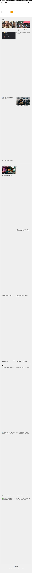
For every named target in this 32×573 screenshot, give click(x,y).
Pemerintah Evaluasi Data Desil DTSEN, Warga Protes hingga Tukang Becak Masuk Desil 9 (9, 29)
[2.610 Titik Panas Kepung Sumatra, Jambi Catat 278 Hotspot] (23, 63)
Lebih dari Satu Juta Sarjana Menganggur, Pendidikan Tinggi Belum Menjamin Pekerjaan (23, 106)
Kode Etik (9, 568)
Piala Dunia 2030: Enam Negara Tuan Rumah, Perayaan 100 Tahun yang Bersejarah (8, 561)
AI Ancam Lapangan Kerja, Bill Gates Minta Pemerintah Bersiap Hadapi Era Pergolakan (22, 230)
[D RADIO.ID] (6, 2)
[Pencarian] (30, 2)
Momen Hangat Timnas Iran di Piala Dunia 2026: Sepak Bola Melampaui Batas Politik (22, 561)
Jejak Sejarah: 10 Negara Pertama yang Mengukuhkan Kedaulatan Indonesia (7, 160)
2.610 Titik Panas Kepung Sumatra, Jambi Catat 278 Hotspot (22, 95)
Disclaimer (15, 568)
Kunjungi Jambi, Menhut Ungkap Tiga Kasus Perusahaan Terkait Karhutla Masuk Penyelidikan (22, 30)
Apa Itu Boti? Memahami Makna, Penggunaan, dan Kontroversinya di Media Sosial (23, 361)
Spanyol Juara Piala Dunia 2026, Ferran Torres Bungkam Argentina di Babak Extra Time (8, 495)
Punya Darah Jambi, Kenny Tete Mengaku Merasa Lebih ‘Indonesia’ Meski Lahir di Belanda (22, 496)
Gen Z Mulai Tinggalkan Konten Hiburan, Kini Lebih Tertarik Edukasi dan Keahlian (17, 0)
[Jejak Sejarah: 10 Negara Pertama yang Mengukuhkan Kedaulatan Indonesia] (9, 128)
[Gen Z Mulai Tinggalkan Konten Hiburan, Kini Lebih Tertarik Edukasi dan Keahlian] (9, 170)
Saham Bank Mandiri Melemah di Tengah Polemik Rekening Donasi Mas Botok (8, 40)
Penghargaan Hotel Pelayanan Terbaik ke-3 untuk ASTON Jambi (8, 361)
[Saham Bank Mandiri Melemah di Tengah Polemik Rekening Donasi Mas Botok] (9, 35)
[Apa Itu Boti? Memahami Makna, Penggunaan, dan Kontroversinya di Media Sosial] (23, 329)
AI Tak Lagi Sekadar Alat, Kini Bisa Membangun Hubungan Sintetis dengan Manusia (22, 295)
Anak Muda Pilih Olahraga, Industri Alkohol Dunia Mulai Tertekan (8, 430)
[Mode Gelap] (28, 2)
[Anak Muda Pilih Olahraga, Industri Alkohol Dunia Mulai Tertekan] (9, 398)
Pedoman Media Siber (21, 568)
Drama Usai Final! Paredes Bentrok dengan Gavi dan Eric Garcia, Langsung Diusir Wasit (22, 430)
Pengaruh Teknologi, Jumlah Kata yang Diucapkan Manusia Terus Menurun (7, 295)
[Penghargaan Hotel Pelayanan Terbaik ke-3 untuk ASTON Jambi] (9, 329)
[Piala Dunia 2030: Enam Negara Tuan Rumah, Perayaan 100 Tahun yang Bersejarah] (9, 529)
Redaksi (12, 568)
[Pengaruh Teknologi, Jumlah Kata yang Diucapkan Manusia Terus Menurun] (9, 263)
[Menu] (2, 2)
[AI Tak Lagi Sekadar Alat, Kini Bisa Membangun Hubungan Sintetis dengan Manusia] (23, 263)
